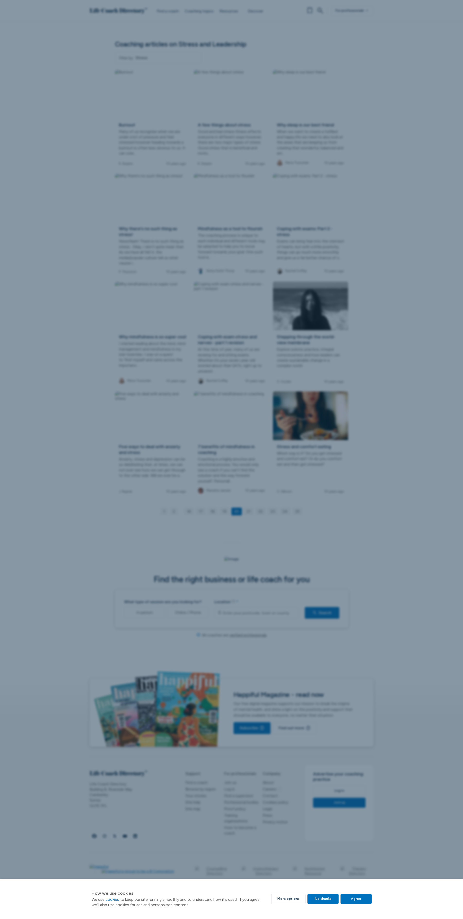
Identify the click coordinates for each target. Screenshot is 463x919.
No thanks (323, 899)
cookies (112, 899)
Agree (356, 899)
